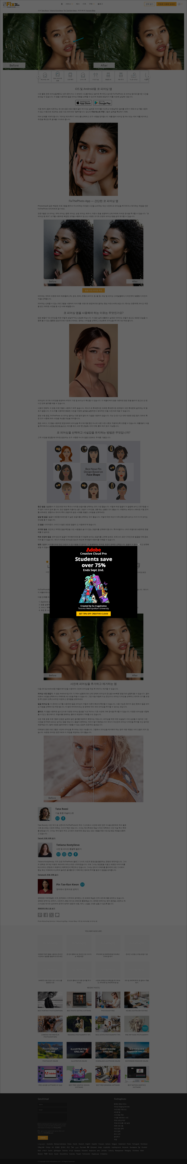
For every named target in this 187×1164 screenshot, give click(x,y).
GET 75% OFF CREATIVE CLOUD (93, 613)
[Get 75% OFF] (93, 582)
